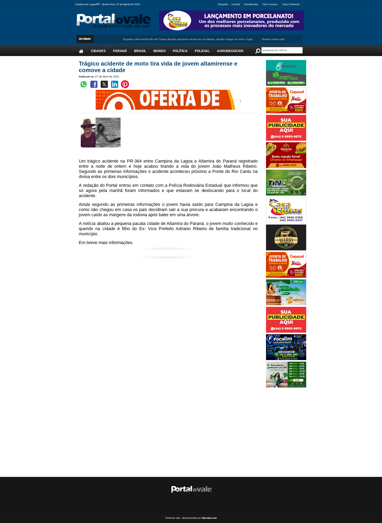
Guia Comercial (291, 4)
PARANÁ (120, 51)
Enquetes (223, 4)
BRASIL (140, 51)
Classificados (251, 4)
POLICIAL (202, 51)
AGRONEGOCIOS (230, 51)
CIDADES (98, 51)
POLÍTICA (180, 51)
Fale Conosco (270, 4)
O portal (235, 4)
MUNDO (159, 51)
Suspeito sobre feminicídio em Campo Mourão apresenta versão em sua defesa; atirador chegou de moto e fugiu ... (175, 39)
